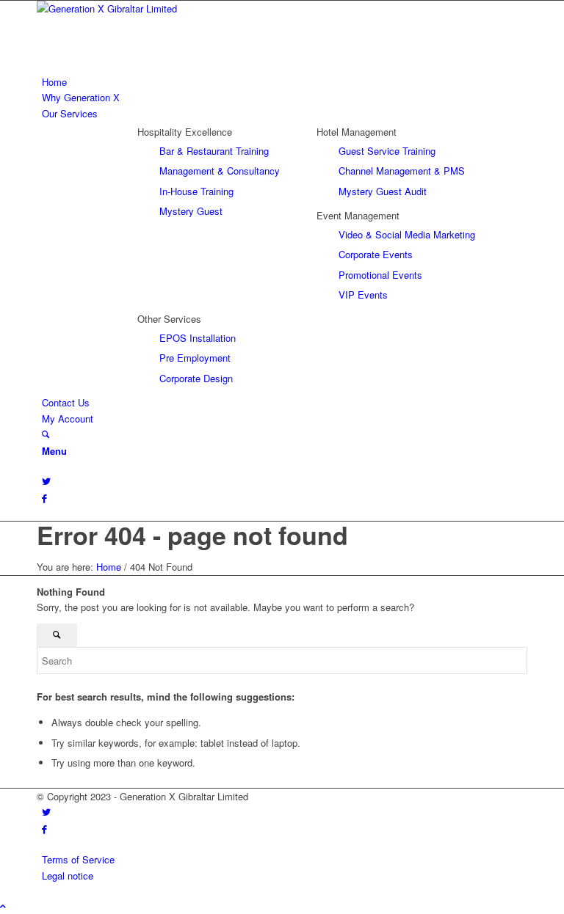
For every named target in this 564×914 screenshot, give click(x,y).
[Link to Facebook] (44, 498)
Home (108, 567)
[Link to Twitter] (46, 481)
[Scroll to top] (3, 906)
